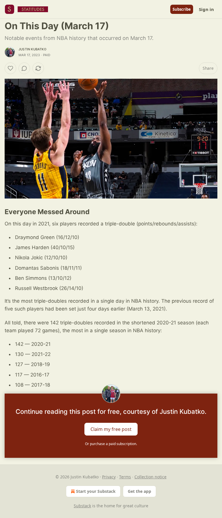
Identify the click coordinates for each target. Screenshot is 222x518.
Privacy (109, 477)
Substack (82, 505)
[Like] (10, 68)
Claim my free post (111, 429)
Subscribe (182, 9)
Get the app (139, 491)
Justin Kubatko (32, 49)
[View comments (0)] (24, 68)
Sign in (206, 9)
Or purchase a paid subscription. (111, 443)
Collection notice (150, 477)
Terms (125, 477)
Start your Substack (96, 491)
